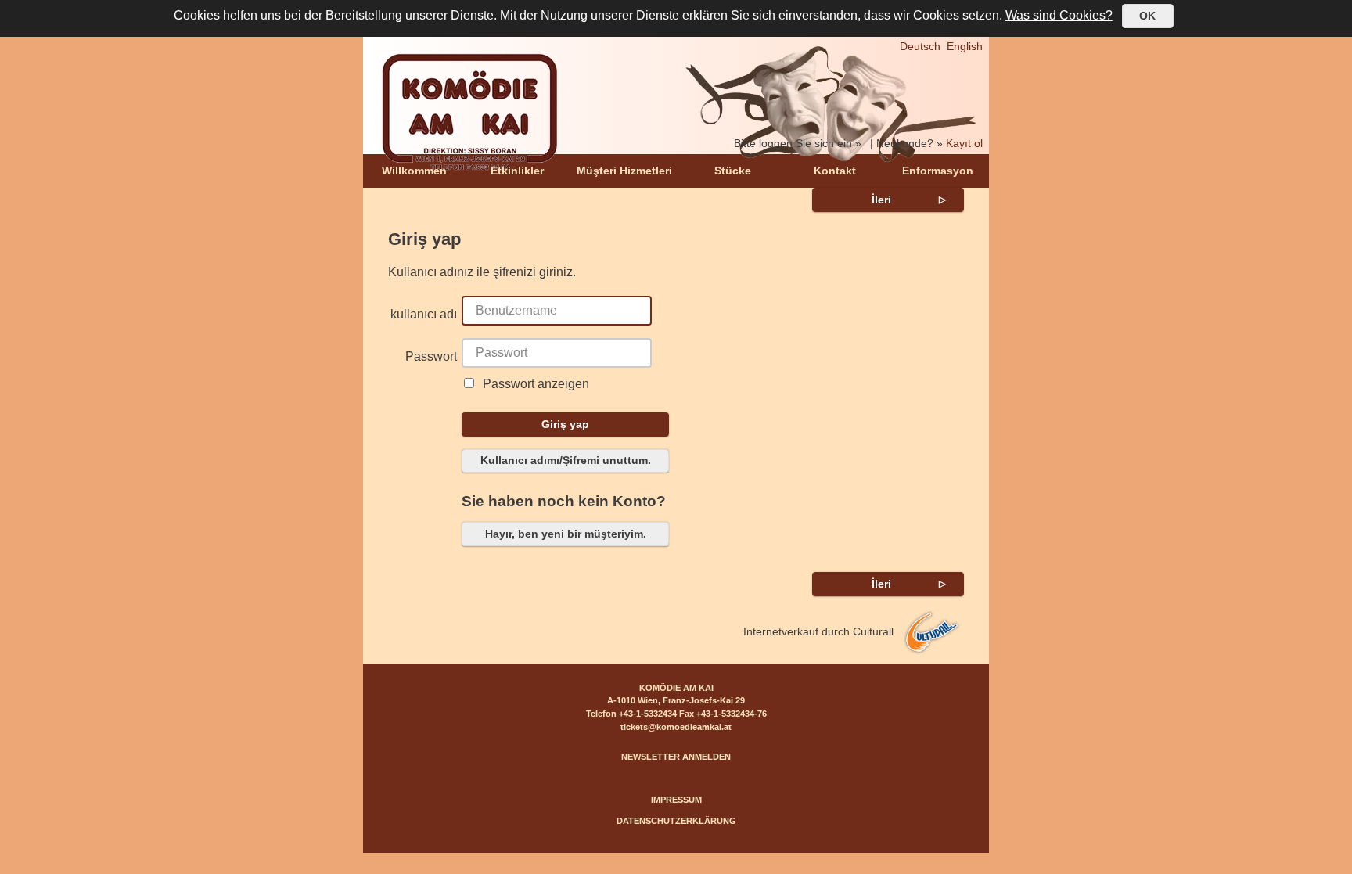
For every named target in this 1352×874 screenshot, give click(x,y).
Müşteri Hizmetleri (624, 170)
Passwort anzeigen (536, 383)
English (965, 46)
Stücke (732, 170)
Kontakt (835, 170)
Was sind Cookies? (1059, 15)
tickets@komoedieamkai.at (676, 727)
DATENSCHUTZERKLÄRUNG (676, 820)
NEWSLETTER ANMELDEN (676, 756)
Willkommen (414, 170)
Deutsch (920, 46)
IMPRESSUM (676, 799)
